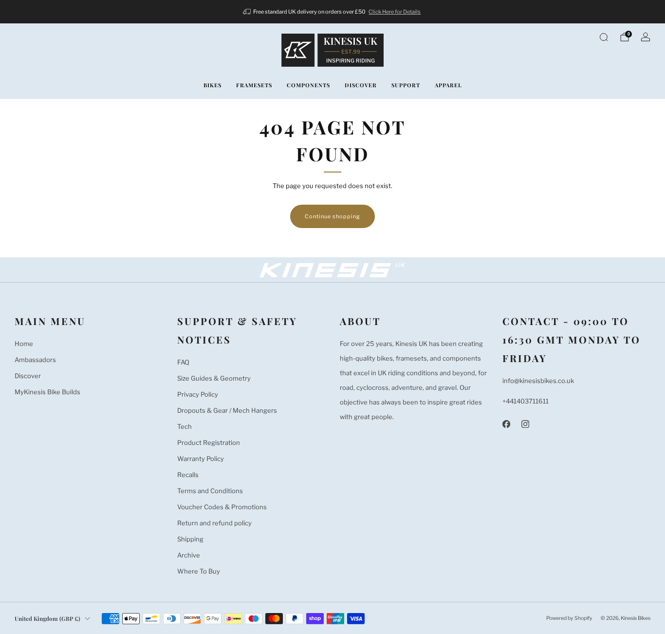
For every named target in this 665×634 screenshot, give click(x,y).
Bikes (212, 85)
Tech (184, 426)
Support (405, 85)
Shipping (190, 539)
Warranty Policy (200, 458)
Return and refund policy (214, 523)
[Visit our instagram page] (525, 423)
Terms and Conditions (210, 491)
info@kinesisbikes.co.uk (538, 380)
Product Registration (208, 442)
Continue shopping (332, 216)
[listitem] (333, 11)
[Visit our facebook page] (506, 423)
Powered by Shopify (569, 618)
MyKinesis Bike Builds (47, 392)
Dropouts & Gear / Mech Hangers (227, 410)
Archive (188, 555)
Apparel (448, 85)
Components (308, 85)
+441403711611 (525, 401)
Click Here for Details (395, 11)
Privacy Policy (197, 394)
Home (24, 343)
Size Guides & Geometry (214, 378)
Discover (361, 85)
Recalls (188, 475)
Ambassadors (35, 360)
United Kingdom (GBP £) (47, 618)
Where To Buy (198, 571)
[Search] (604, 37)
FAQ (183, 362)
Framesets (254, 85)
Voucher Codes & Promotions (222, 507)
